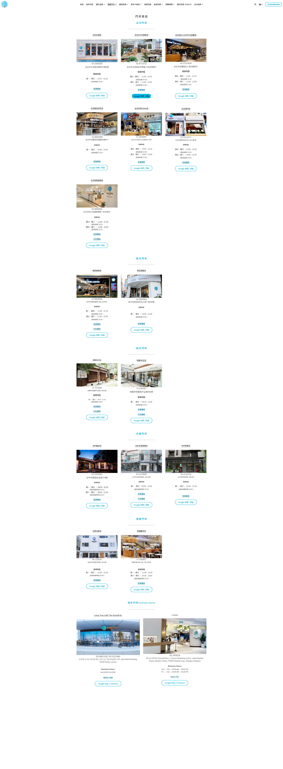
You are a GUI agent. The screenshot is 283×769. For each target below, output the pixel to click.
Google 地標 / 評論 (97, 95)
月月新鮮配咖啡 (273, 4)
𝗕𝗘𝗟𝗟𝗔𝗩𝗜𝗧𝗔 (185, 35)
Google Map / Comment (108, 683)
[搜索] (255, 4)
